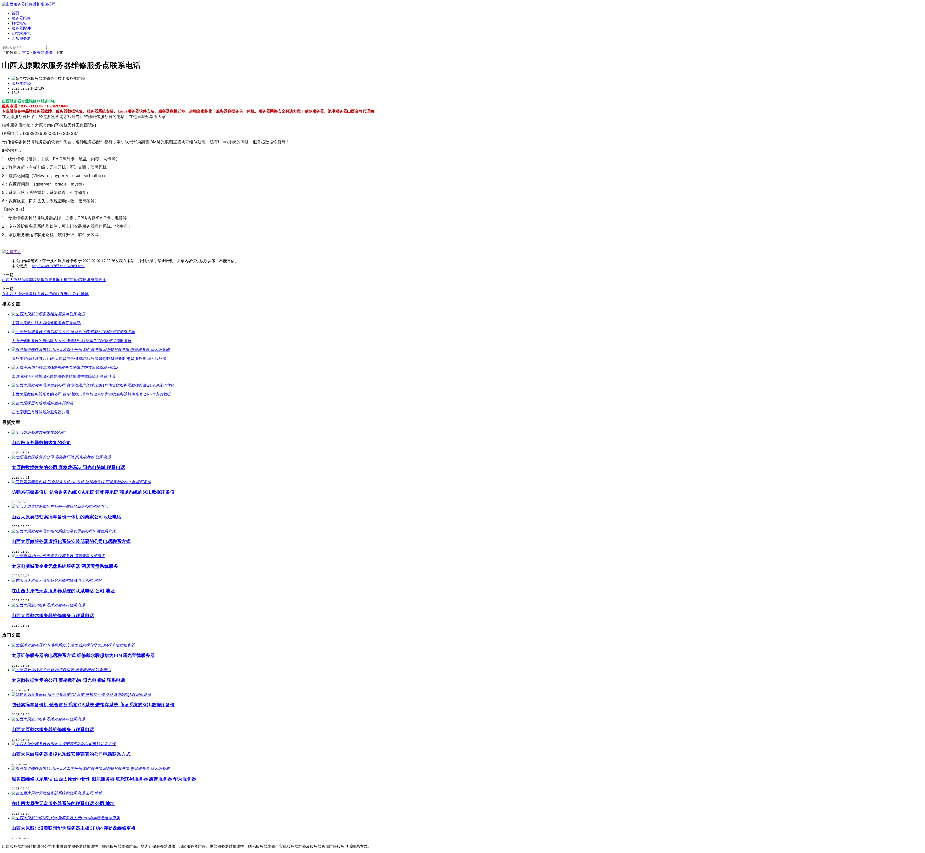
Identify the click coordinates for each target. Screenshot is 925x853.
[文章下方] (11, 252)
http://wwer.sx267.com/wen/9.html (58, 266)
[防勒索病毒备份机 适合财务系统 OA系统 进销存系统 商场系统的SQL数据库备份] (81, 482)
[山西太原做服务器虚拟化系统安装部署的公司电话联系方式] (64, 531)
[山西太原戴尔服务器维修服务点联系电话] (48, 605)
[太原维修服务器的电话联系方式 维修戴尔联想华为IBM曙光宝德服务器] (73, 645)
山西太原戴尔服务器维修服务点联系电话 (53, 615)
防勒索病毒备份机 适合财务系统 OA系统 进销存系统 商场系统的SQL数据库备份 (93, 492)
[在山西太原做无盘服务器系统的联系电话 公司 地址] (57, 580)
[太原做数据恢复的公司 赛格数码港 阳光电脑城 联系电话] (61, 457)
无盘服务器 (21, 38)
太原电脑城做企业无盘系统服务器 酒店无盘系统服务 (65, 566)
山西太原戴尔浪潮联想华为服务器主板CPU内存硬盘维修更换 (54, 280)
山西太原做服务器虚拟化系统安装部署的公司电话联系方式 (71, 541)
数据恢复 (19, 23)
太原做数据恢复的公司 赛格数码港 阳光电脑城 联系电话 (68, 467)
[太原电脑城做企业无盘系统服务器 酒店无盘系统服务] (58, 556)
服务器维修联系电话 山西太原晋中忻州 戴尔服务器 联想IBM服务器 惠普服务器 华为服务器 (104, 778)
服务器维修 (21, 18)
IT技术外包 (21, 33)
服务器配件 (21, 28)
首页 (15, 13)
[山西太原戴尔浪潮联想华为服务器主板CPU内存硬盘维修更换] (66, 818)
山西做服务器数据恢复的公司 (41, 442)
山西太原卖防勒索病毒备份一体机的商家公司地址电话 (66, 516)
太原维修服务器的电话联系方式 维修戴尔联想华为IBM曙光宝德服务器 (83, 655)
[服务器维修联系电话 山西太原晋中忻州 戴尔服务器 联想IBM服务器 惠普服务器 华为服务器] (91, 769)
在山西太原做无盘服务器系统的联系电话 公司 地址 (45, 294)
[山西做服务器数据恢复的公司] (39, 432)
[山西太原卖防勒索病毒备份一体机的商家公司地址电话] (60, 506)
